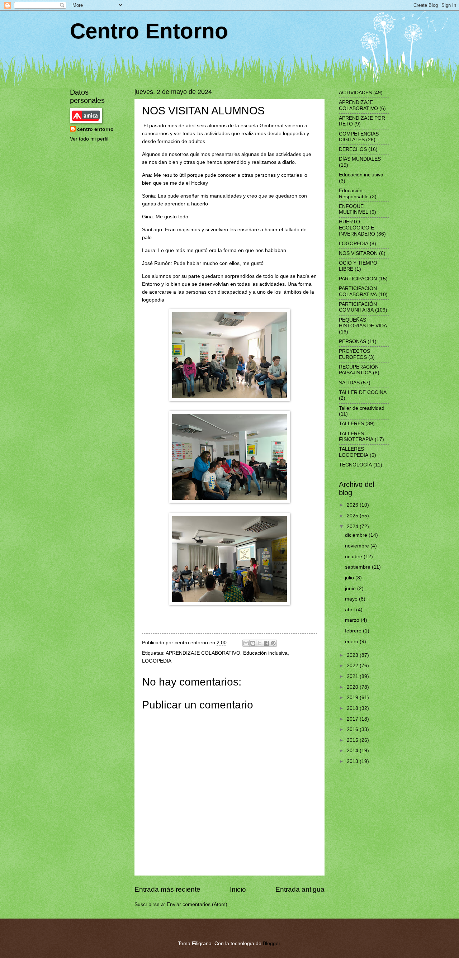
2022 (353, 665)
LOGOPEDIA (156, 661)
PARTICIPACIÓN (358, 278)
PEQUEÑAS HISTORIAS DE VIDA (363, 323)
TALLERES (351, 423)
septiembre (358, 567)
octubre (354, 556)
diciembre (357, 535)
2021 (353, 676)
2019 (353, 697)
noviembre (357, 546)
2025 (353, 515)
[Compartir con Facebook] (266, 643)
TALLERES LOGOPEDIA (353, 452)
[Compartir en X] (259, 643)
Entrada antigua (300, 889)
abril (350, 609)
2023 (353, 655)
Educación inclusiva (265, 653)
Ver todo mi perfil (89, 139)
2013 (353, 761)
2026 (353, 505)
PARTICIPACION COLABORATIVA (358, 291)
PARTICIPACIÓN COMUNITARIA (358, 307)
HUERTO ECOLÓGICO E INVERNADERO (357, 227)
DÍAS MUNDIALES (360, 159)
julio (350, 577)
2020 (353, 687)
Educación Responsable (354, 193)
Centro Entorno (149, 31)
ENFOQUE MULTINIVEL (353, 209)
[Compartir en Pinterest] (273, 643)
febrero (354, 631)
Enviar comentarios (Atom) (197, 904)
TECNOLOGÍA (355, 465)
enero (352, 641)
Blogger (271, 943)
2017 (353, 719)
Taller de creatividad (361, 408)
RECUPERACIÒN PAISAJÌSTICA (359, 370)
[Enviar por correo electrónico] (246, 643)
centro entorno (95, 129)
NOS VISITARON (358, 253)
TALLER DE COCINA (363, 392)
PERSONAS (352, 341)
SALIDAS (349, 382)
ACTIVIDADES (355, 92)
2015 (353, 740)
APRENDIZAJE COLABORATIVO (203, 653)
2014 (353, 750)
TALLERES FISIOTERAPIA (356, 436)
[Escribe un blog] (252, 643)
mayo (352, 599)
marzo (353, 620)
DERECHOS (353, 149)
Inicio (238, 889)
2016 (353, 729)
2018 (353, 708)
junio (351, 588)
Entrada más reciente (167, 889)
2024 (353, 526)
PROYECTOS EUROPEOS (354, 354)
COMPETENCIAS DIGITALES (359, 137)
